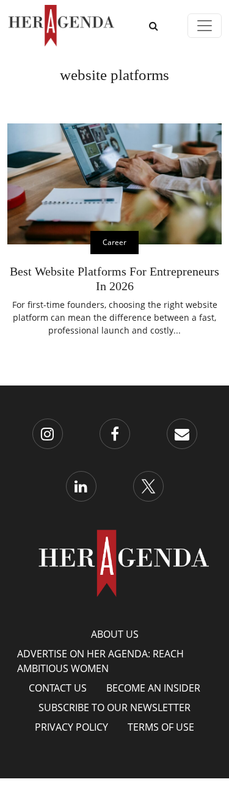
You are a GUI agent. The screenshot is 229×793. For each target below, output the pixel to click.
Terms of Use (161, 727)
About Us (115, 634)
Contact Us (58, 688)
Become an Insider (153, 688)
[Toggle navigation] (204, 25)
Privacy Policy (71, 727)
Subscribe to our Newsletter (114, 707)
